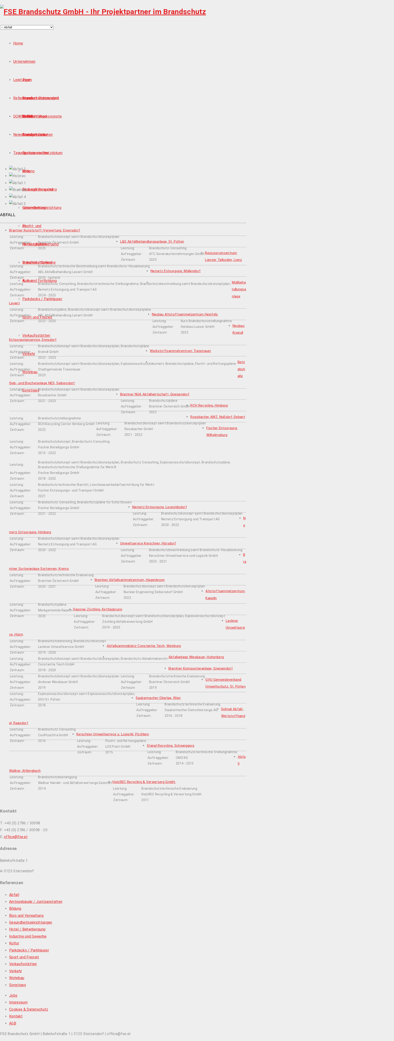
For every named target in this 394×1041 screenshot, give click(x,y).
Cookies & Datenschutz (28, 1009)
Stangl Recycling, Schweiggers (170, 746)
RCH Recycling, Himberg (209, 405)
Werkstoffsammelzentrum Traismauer (180, 351)
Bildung (28, 171)
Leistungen (22, 80)
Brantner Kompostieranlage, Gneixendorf (200, 668)
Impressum (18, 1002)
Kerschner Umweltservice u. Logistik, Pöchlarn (112, 734)
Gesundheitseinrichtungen (30, 922)
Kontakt (16, 1016)
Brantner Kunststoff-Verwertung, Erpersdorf (44, 230)
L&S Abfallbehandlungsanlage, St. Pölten (152, 241)
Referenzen (23, 98)
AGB (12, 1023)
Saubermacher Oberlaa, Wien (158, 698)
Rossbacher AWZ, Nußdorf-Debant (217, 417)
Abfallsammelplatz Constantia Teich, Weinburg (144, 646)
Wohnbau (29, 372)
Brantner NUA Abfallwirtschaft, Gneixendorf (154, 394)
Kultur (27, 281)
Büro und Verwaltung (39, 189)
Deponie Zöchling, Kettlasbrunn (97, 609)
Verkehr (28, 354)
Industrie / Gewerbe (39, 262)
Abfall (14, 895)
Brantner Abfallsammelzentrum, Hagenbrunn (130, 580)
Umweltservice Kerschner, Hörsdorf (148, 543)
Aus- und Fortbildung (39, 281)
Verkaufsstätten (36, 335)
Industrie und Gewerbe (28, 936)
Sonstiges (30, 390)
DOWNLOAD (23, 116)
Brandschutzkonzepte (40, 98)
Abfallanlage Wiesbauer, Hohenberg (196, 657)
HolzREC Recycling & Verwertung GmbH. (144, 782)
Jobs (13, 995)
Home (18, 43)
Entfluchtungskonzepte (42, 116)
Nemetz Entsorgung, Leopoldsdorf (159, 507)
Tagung (19, 153)
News (18, 134)
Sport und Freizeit (37, 317)
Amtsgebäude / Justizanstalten (35, 901)
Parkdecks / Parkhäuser (42, 299)
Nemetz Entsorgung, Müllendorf (175, 271)
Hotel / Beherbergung (40, 244)
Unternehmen (24, 61)
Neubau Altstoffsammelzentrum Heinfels (185, 314)
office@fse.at (16, 837)
